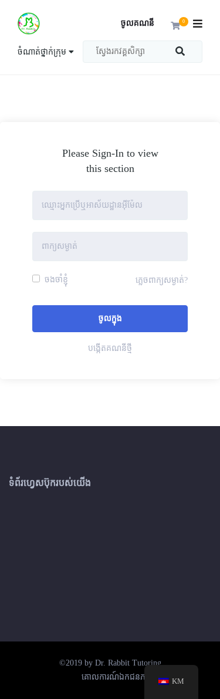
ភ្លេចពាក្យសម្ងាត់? (162, 280)
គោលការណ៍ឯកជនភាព (117, 677)
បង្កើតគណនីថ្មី (110, 348)
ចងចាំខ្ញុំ (55, 279)
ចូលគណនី (137, 23)
